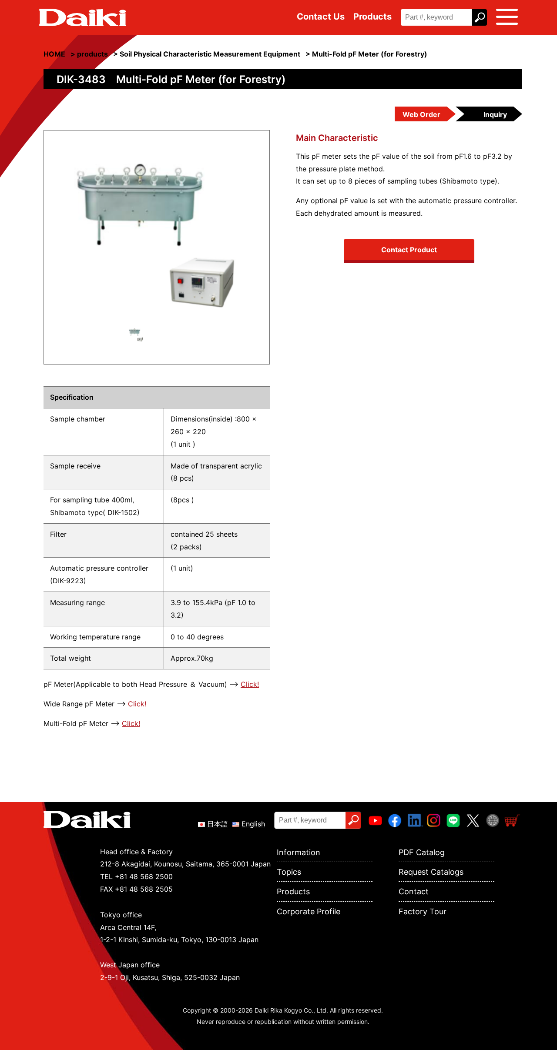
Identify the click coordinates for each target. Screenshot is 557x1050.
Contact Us (321, 16)
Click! (250, 684)
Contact (414, 891)
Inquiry (495, 114)
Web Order (421, 114)
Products (372, 16)
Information (298, 852)
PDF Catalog (422, 852)
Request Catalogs (431, 871)
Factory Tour (422, 911)
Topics (289, 871)
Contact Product (409, 249)
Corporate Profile (308, 911)
